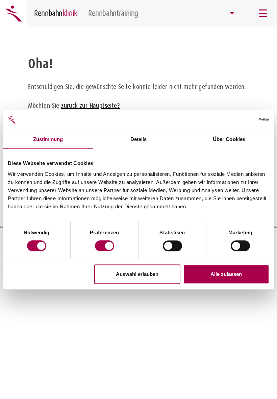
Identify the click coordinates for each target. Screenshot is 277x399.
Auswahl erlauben (137, 274)
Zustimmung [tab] (48, 139)
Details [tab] (138, 139)
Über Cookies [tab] (229, 139)
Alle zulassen (226, 274)
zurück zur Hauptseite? (90, 105)
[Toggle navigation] (263, 13)
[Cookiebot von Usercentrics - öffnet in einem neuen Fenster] (239, 120)
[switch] (104, 245)
